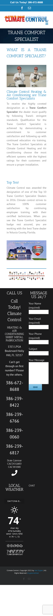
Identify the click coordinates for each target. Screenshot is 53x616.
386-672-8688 (35, 2)
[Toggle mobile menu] (47, 23)
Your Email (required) (35, 320)
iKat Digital (38, 570)
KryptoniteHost (33, 573)
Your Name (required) (35, 305)
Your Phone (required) (35, 336)
